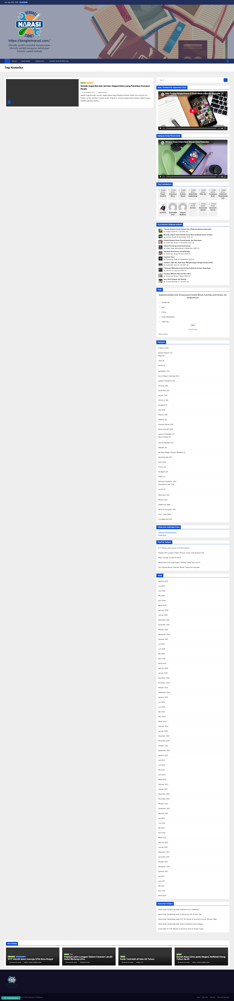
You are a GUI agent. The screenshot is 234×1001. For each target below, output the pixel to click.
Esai (159, 410)
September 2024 (164, 692)
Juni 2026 (161, 591)
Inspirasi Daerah (164, 424)
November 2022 (164, 799)
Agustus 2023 (163, 755)
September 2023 (164, 750)
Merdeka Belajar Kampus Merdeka (170, 452)
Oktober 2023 (163, 746)
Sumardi (163, 212)
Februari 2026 (163, 610)
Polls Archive (163, 334)
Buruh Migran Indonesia (166, 376)
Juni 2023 (161, 765)
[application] (193, 110)
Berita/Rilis (162, 371)
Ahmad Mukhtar (172, 282)
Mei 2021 (161, 886)
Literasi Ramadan (164, 443)
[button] (224, 61)
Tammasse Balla (172, 259)
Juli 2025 (161, 644)
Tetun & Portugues (165, 509)
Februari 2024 (163, 726)
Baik (163, 307)
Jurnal (160, 489)
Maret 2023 (162, 779)
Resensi (161, 500)
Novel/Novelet (163, 457)
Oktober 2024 (163, 688)
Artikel (83, 82)
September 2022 (164, 808)
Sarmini (193, 208)
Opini (160, 462)
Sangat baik (166, 302)
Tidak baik (165, 322)
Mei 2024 (161, 712)
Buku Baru (25, 61)
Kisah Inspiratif (163, 429)
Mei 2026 (161, 596)
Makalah (161, 447)
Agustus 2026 (163, 581)
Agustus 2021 (163, 871)
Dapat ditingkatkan (168, 317)
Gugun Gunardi (171, 231)
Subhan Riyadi (102, 92)
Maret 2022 (162, 837)
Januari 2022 (163, 847)
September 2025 (164, 634)
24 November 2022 (88, 92)
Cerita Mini (162, 390)
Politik (160, 477)
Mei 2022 (161, 828)
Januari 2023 (163, 789)
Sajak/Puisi (162, 505)
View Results (192, 329)
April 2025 (162, 658)
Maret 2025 (162, 663)
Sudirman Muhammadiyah (223, 196)
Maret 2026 (162, 605)
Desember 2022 (163, 794)
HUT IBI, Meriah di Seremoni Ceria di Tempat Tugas (198, 919)
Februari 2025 (163, 668)
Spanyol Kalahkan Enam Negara (191, 924)
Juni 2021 (161, 881)
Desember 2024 (164, 678)
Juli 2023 (161, 760)
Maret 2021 (162, 896)
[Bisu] (222, 128)
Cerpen (160, 395)
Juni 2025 (161, 649)
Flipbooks (39, 61)
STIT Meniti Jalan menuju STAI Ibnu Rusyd (173, 548)
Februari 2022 (163, 842)
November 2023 (164, 741)
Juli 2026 (161, 586)
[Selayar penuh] (225, 128)
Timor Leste (162, 514)
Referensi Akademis (165, 481)
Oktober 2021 (163, 862)
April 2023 (162, 775)
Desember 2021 (163, 852)
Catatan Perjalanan (165, 381)
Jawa (160, 361)
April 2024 (162, 717)
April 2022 (162, 833)
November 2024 (164, 683)
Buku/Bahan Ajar (164, 484)
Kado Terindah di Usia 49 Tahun (169, 558)
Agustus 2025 (163, 639)
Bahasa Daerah (163, 353)
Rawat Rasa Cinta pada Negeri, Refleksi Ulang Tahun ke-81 (179, 562)
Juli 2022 (161, 818)
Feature (161, 415)
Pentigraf (161, 472)
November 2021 (164, 857)
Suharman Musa (172, 243)
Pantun (160, 467)
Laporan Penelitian (165, 434)
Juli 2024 (161, 702)
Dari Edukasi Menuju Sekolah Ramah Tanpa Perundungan (179, 567)
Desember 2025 (163, 620)
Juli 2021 (161, 876)
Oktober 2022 (163, 804)
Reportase (90, 82)
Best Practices (163, 437)
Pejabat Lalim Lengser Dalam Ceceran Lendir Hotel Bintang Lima (181, 553)
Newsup (31, 997)
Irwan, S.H (139, 962)
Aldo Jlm (203, 194)
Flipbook (161, 419)
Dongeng (161, 405)
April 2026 (162, 600)
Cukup (164, 312)
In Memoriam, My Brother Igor (191, 914)
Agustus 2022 (163, 813)
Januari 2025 (163, 673)
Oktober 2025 (163, 629)
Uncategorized (163, 519)
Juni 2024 (161, 707)
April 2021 (161, 891)
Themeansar (39, 997)
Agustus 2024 (163, 697)
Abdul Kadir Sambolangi (174, 248)
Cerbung (161, 386)
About (14, 61)
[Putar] (161, 128)
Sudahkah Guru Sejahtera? (189, 909)
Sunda (160, 365)
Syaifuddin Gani (171, 265)
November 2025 (164, 625)
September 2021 (164, 866)
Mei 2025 (161, 654)
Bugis (160, 356)
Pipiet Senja (162, 535)
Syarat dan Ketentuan (58, 61)
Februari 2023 (163, 784)
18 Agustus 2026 (71, 962)
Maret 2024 (162, 721)
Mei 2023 (161, 770)
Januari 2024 (163, 731)
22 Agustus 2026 (15, 962)
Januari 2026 (163, 615)
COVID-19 (161, 400)
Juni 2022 (161, 823)
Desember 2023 (163, 736)
